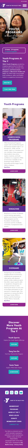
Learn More (14, 171)
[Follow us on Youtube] (21, 392)
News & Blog (14, 415)
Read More (7, 167)
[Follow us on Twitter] (16, 392)
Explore (14, 344)
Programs (15, 49)
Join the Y (7, 82)
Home (8, 49)
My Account (24, 1)
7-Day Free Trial (9, 89)
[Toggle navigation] (25, 5)
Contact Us (14, 424)
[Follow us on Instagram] (11, 392)
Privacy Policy (18, 444)
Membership (14, 406)
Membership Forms (14, 421)
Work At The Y (14, 412)
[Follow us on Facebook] (7, 392)
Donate (14, 418)
